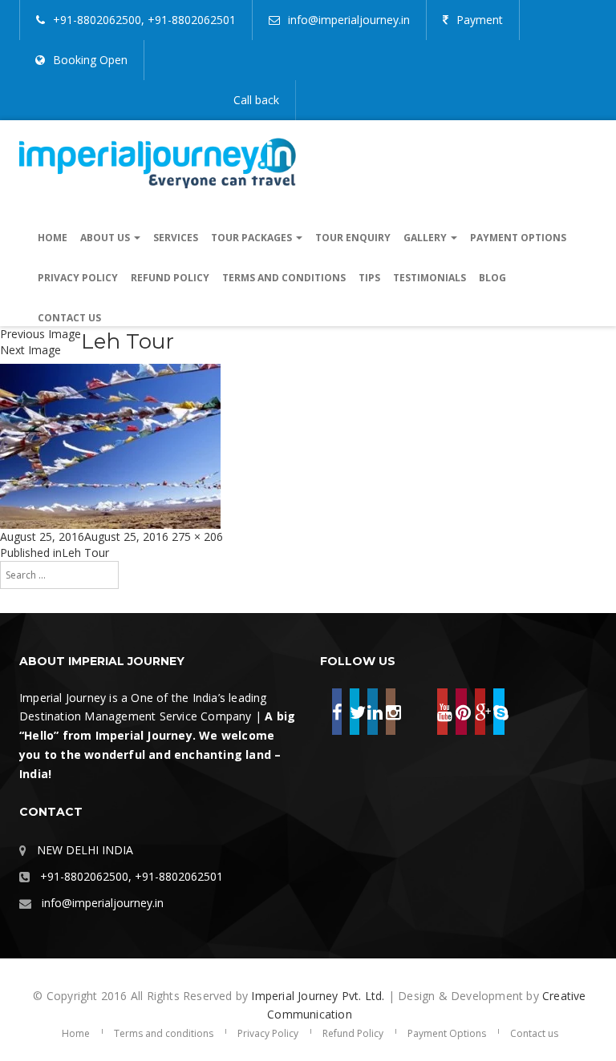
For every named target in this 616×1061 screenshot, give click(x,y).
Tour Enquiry (353, 237)
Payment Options (518, 237)
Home (52, 237)
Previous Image (40, 333)
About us (106, 237)
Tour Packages (252, 237)
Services (175, 237)
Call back (256, 99)
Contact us (69, 318)
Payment (479, 19)
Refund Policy (170, 277)
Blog (492, 277)
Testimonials (429, 277)
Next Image (30, 349)
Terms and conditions (284, 277)
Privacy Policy (78, 277)
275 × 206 (197, 536)
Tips (369, 277)
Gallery (426, 237)
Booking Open (90, 59)
